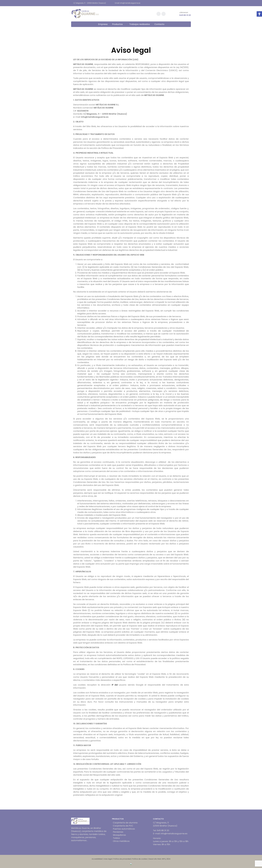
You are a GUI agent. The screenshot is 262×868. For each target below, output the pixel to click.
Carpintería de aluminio (125, 822)
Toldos (116, 838)
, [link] (188, 208)
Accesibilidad (97, 859)
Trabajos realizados (139, 24)
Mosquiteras (119, 835)
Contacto (159, 24)
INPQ (164, 859)
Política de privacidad (122, 859)
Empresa (103, 24)
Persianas (118, 831)
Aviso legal (108, 859)
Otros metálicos (121, 841)
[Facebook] (72, 847)
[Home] (80, 821)
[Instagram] (76, 847)
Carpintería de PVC (123, 825)
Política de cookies (139, 859)
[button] (259, 14)
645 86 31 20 (185, 15)
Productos (117, 24)
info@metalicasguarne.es (130, 3)
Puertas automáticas (124, 828)
